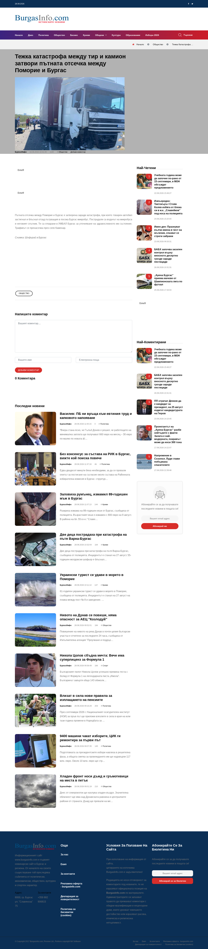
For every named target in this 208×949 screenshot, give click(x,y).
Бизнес (74, 35)
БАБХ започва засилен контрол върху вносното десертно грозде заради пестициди (168, 255)
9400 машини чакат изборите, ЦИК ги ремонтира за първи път (90, 738)
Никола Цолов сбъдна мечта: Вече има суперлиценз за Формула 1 (92, 657)
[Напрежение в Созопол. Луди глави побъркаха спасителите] (144, 461)
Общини (100, 35)
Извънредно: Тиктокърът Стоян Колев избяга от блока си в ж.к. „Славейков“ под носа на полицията (168, 207)
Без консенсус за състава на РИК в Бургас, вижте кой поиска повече (95, 456)
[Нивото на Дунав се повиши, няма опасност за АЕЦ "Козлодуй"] (35, 630)
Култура (116, 35)
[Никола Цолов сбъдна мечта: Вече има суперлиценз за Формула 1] (35, 670)
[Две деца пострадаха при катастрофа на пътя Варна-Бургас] (35, 549)
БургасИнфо (20, 152)
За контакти (68, 874)
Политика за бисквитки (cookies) (68, 912)
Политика (43, 35)
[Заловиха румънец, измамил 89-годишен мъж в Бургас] (35, 509)
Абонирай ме (160, 526)
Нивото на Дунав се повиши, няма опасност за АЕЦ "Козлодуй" (88, 617)
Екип (64, 864)
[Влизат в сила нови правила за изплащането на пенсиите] (35, 710)
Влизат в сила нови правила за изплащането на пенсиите (86, 698)
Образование (133, 35)
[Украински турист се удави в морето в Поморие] (35, 589)
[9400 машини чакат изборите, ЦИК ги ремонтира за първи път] (35, 750)
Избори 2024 (152, 35)
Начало (19, 35)
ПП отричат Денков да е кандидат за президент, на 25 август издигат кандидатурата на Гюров (168, 407)
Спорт (105, 666)
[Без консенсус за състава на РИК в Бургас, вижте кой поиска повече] (35, 469)
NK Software (75, 941)
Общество (59, 35)
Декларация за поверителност (148, 944)
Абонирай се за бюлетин (172, 881)
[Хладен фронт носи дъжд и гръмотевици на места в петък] (35, 791)
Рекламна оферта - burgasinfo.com (178, 941)
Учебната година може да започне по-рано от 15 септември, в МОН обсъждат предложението (168, 181)
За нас (64, 854)
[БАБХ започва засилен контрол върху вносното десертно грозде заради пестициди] (144, 255)
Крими (86, 35)
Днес (30, 35)
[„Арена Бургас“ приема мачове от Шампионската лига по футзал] (144, 281)
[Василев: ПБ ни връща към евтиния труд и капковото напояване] (35, 428)
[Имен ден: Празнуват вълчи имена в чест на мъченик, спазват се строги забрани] (144, 232)
